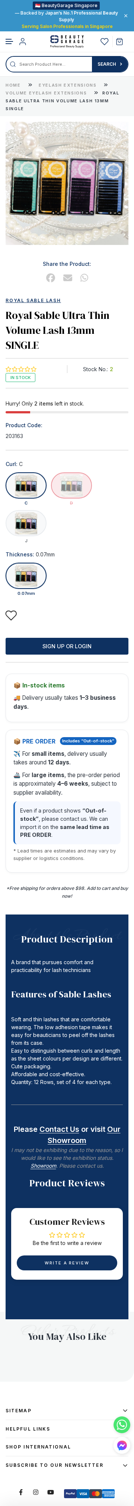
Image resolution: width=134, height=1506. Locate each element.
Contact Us (59, 1129)
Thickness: (30, 554)
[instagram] (35, 1492)
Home (13, 85)
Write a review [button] (67, 1263)
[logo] (67, 41)
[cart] (122, 41)
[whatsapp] (84, 278)
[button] (10, 41)
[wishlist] (104, 42)
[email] (67, 278)
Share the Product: (67, 264)
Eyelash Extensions (68, 85)
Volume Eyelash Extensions (47, 93)
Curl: (14, 464)
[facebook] (50, 278)
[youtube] (50, 1492)
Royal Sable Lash (33, 300)
